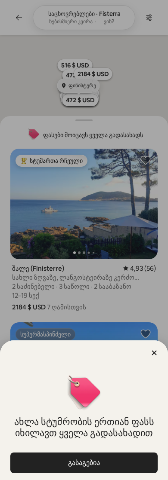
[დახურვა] (154, 352)
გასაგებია (84, 462)
